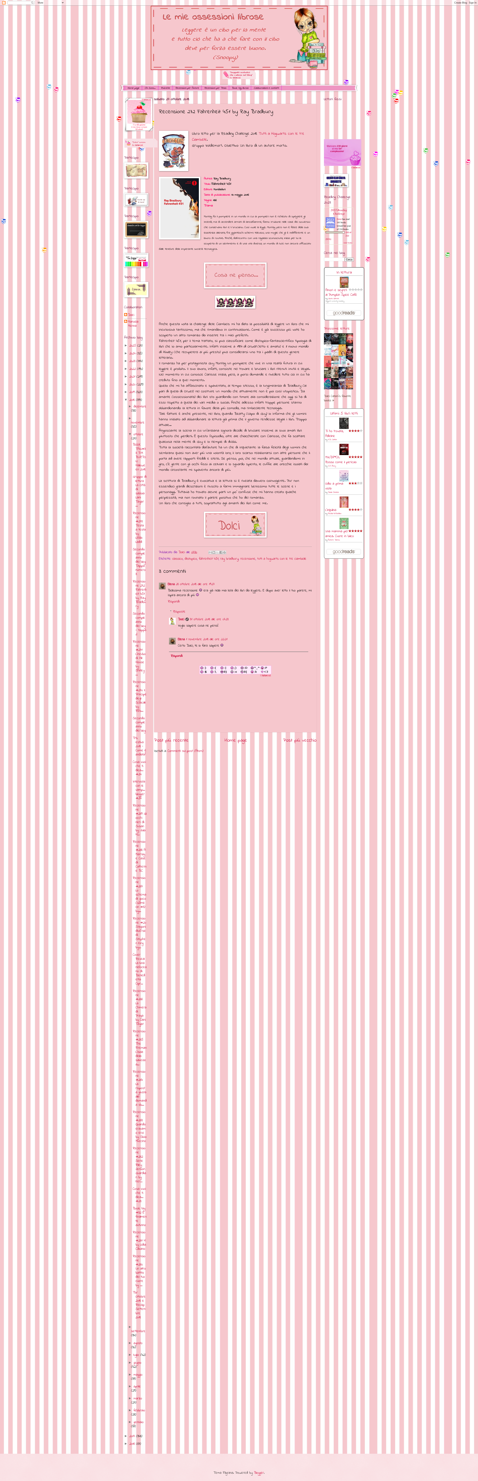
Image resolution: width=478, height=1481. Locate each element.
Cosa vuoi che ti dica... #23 (139, 1195)
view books (348, 242)
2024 (133, 353)
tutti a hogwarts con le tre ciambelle (281, 558)
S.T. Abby (332, 466)
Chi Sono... (150, 88)
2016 (132, 1443)
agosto (138, 1343)
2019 (132, 392)
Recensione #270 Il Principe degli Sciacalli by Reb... (140, 697)
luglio (137, 1355)
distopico (191, 558)
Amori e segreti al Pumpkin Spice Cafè (341, 293)
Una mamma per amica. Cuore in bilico (339, 534)
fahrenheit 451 (208, 558)
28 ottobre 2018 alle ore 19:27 (195, 584)
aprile (137, 1386)
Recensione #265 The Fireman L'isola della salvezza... (140, 1048)
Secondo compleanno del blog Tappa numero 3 (139, 562)
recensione (247, 558)
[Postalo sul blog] (214, 552)
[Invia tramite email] (210, 552)
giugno (137, 1362)
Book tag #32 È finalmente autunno (140, 1217)
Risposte (179, 611)
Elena (171, 584)
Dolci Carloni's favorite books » (337, 398)
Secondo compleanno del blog (139, 724)
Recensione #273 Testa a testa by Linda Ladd (139, 528)
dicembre (140, 406)
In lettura (344, 273)
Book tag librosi (240, 88)
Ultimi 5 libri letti (344, 414)
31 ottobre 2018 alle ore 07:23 (209, 619)
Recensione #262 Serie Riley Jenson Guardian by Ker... (139, 1165)
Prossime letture (337, 328)
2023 (133, 361)
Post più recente (171, 740)
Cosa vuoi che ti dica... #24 (139, 768)
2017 (132, 1436)
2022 (133, 369)
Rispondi (174, 601)
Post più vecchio (299, 740)
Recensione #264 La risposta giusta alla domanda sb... (140, 1088)
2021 (132, 376)
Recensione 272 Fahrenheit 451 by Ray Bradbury (140, 594)
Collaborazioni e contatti (266, 88)
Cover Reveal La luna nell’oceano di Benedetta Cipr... (140, 969)
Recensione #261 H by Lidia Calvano (139, 1240)
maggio (138, 1374)
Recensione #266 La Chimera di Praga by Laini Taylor (139, 1008)
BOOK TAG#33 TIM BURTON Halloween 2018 (139, 457)
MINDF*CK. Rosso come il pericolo (341, 460)
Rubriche (165, 88)
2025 (133, 345)
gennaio (139, 1422)
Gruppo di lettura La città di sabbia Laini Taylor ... (140, 491)
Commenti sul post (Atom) (185, 751)
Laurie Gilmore (333, 298)
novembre (138, 422)
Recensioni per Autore (187, 88)
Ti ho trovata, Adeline (334, 434)
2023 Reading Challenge (339, 211)
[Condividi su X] (217, 552)
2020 (133, 384)
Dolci (181, 619)
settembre (138, 1331)
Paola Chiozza (333, 492)
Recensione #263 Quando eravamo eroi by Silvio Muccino (140, 1127)
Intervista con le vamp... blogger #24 (139, 790)
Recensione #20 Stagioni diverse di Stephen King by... (139, 933)
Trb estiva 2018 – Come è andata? (139, 746)
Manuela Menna (133, 324)
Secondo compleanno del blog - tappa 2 (139, 624)
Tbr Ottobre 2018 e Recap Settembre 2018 (139, 1305)
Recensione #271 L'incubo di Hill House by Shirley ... (139, 658)
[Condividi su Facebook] (221, 552)
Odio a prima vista (334, 486)
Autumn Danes (334, 540)
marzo (138, 1398)
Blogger (259, 1472)
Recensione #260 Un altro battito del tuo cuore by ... (139, 1271)
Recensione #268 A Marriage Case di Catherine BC (139, 856)
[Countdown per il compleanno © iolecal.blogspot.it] (355, 168)
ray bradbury (229, 558)
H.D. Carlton (332, 439)
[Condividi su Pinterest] (224, 552)
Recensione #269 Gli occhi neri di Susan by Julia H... (140, 820)
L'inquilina (330, 510)
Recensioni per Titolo (215, 88)
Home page (133, 88)
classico (177, 558)
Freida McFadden (335, 513)
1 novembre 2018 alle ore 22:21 (206, 639)
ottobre (138, 434)
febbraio (139, 1410)
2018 (132, 400)
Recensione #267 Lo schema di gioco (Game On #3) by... (139, 895)
